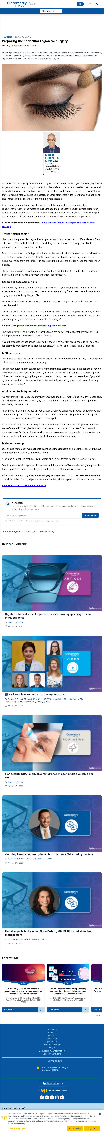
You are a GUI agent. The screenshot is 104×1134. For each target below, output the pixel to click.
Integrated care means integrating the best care (39, 325)
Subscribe (89, 515)
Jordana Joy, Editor (15, 622)
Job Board (52, 1041)
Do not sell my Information (52, 1050)
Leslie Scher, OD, (60, 699)
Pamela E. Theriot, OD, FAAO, (20, 699)
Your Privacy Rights (52, 1053)
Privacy (52, 1047)
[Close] (100, 1114)
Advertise (52, 1029)
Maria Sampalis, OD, (14, 701)
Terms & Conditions (52, 1044)
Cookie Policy (19, 1123)
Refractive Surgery (46, 531)
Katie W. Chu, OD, (75, 699)
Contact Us (52, 1038)
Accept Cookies (75, 1128)
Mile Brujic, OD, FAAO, (42, 699)
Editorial (52, 1035)
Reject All (92, 1128)
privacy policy (53, 521)
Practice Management (12, 531)
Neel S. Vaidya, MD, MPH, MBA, (21, 859)
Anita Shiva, (29, 701)
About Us (52, 1032)
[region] (52, 1122)
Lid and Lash (30, 531)
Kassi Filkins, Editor (43, 859)
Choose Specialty (49, 11)
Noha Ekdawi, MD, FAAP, (18, 939)
